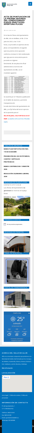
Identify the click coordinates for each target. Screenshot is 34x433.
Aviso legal (5, 395)
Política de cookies (15, 395)
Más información (7, 368)
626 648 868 (11, 420)
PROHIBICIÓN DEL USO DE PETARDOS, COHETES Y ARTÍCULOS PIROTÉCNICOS (17, 159)
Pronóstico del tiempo (17, 339)
